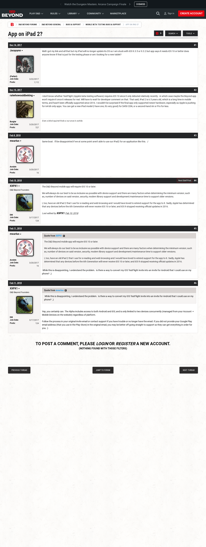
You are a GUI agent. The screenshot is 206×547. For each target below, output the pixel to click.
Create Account (191, 13)
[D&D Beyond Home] (12, 13)
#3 (195, 135)
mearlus (60, 290)
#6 (195, 283)
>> (64, 236)
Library (72, 13)
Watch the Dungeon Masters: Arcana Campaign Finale (95, 4)
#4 (195, 180)
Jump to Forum (103, 370)
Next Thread (189, 370)
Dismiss (140, 4)
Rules (53, 13)
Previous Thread (19, 370)
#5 (195, 228)
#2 (195, 90)
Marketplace (118, 13)
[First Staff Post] (159, 33)
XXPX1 (59, 235)
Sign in (171, 13)
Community (94, 13)
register (125, 343)
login (102, 343)
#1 (195, 45)
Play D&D (34, 13)
